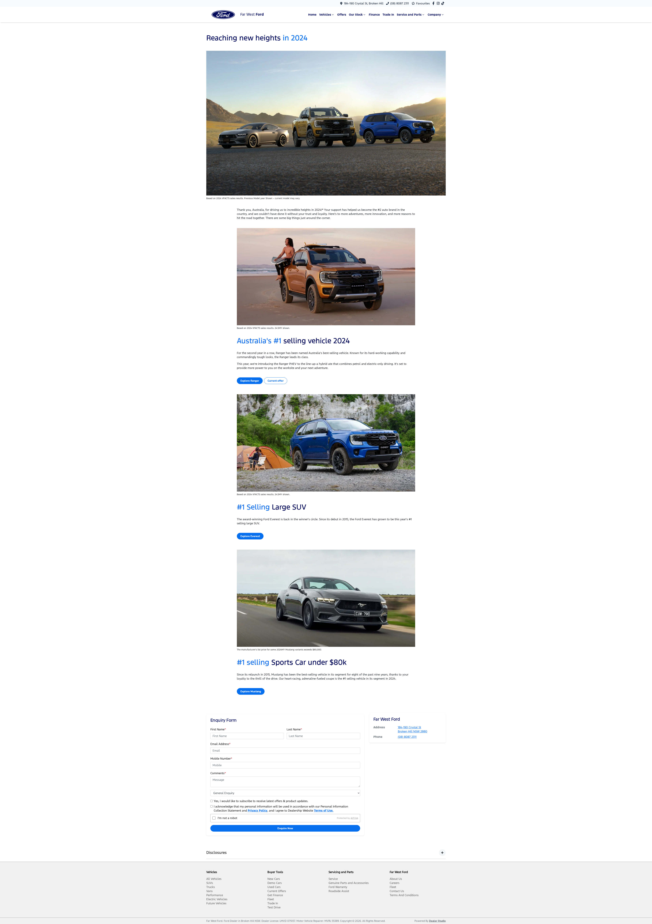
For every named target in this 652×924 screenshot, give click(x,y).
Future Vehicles (216, 903)
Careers (394, 883)
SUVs (209, 883)
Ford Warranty (338, 887)
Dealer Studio (437, 920)
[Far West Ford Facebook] (434, 3)
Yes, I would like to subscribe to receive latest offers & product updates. (261, 801)
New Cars (273, 879)
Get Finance (275, 895)
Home (312, 14)
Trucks (210, 887)
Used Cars (273, 887)
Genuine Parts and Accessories (349, 883)
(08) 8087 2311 (399, 3)
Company (434, 14)
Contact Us (397, 891)
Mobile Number (221, 758)
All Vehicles (213, 879)
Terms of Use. (323, 810)
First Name (218, 729)
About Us (396, 879)
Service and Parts (409, 14)
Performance (214, 895)
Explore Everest (250, 536)
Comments (218, 773)
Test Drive (273, 907)
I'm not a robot (227, 818)
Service (333, 879)
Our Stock (356, 14)
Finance (374, 14)
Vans (209, 891)
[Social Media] (443, 3)
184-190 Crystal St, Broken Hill (363, 3)
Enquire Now (285, 828)
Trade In (388, 14)
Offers (341, 14)
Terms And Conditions (404, 895)
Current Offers (276, 891)
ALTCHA (354, 818)
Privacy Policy (257, 810)
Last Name (294, 729)
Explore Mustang (250, 691)
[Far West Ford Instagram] (439, 3)
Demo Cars (274, 883)
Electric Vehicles (216, 899)
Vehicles (325, 14)
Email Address (220, 744)
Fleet (270, 899)
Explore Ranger (249, 380)
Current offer (276, 380)
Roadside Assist (339, 891)
